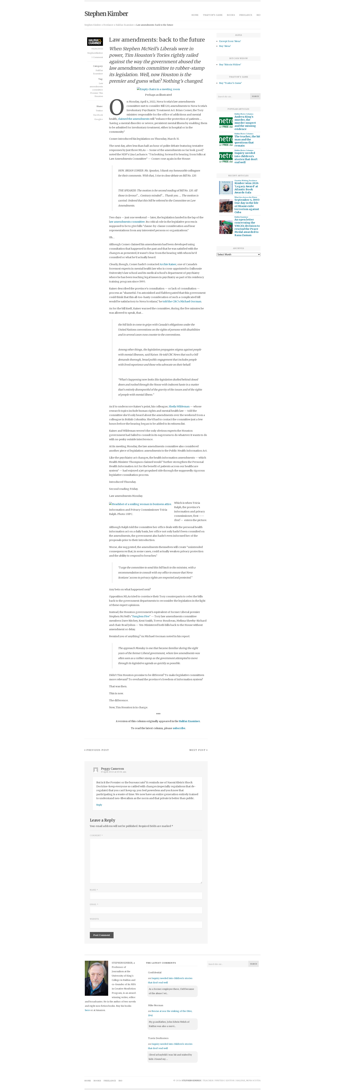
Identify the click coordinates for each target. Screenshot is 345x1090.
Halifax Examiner (241, 217)
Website (94, 919)
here (87, 1010)
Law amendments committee (96, 86)
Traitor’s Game (213, 15)
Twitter (99, 110)
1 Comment (97, 57)
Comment (96, 835)
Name (94, 890)
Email (94, 904)
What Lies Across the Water (245, 197)
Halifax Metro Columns (243, 114)
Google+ (98, 119)
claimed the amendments (134, 118)
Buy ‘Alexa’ (225, 46)
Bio (259, 15)
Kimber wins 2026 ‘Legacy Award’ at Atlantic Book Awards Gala (246, 188)
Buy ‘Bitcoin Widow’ (230, 64)
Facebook (98, 115)
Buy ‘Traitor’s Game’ (230, 83)
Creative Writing (241, 181)
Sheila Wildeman (179, 406)
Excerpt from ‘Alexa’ (230, 41)
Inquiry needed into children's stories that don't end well (245, 158)
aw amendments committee (127, 221)
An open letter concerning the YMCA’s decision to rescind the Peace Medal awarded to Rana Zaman (247, 227)
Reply (99, 804)
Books (231, 15)
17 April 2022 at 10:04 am (113, 772)
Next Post (197, 750)
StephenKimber (95, 53)
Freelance (245, 15)
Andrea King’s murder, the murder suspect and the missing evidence (245, 123)
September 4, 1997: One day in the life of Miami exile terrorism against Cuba (247, 206)
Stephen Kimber (106, 14)
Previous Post (97, 750)
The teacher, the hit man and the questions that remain (247, 141)
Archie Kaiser (168, 264)
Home (195, 15)
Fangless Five (140, 616)
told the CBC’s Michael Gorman (182, 301)
